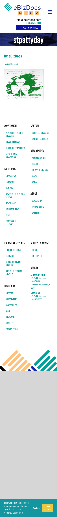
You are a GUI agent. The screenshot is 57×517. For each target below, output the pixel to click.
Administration (38, 157)
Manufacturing (12, 209)
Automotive (11, 176)
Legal (34, 175)
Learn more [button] (18, 513)
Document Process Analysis (14, 272)
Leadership (37, 200)
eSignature (10, 256)
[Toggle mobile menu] (50, 12)
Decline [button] (36, 508)
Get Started (30, 28)
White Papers (11, 299)
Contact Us (11, 317)
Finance (35, 163)
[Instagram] (20, 13)
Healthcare (11, 203)
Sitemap (9, 323)
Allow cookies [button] (47, 508)
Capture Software (40, 138)
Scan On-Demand (13, 142)
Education (10, 182)
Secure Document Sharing (13, 263)
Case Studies (11, 305)
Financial (10, 188)
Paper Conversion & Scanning (14, 134)
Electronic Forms (13, 250)
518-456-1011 (33, 22)
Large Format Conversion (11, 155)
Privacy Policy (12, 329)
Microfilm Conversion (15, 148)
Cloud (34, 250)
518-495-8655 (36, 299)
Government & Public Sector (15, 195)
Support (9, 293)
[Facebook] (26, 13)
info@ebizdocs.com (28, 19)
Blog (8, 311)
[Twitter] (37, 13)
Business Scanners (40, 132)
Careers (35, 212)
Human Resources (40, 169)
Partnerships (38, 206)
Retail (8, 215)
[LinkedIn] (31, 13)
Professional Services (11, 223)
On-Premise (37, 256)
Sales (34, 181)
